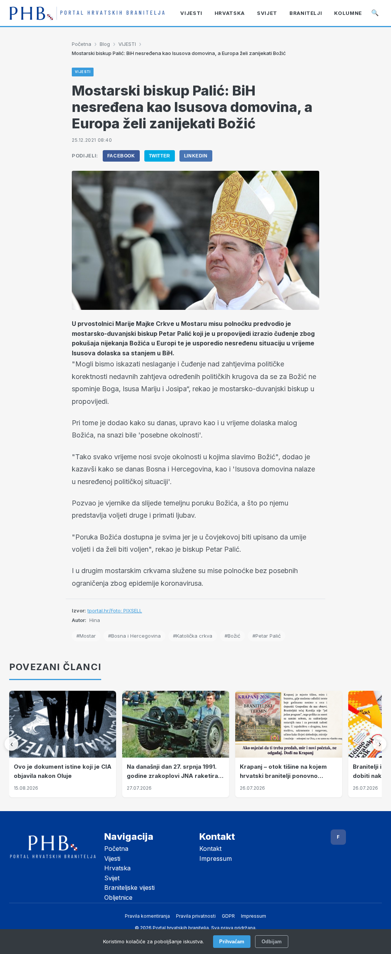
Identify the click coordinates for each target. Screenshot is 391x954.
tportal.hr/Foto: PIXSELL (114, 610)
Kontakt (210, 848)
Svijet (112, 878)
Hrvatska (117, 868)
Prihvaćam (231, 941)
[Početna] (87, 13)
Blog (105, 44)
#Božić (232, 636)
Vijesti (112, 858)
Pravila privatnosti (196, 916)
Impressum (215, 858)
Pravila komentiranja (147, 916)
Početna (81, 44)
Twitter (159, 156)
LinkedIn (196, 156)
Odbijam (272, 941)
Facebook (121, 156)
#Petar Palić (266, 636)
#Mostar (86, 636)
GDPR (228, 916)
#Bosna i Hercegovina (134, 636)
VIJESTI (127, 44)
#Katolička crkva (192, 636)
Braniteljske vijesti (129, 887)
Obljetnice (118, 897)
